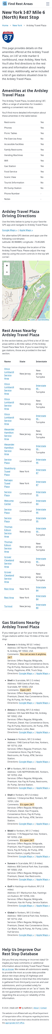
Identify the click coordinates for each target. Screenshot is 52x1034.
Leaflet (32, 319)
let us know (8, 969)
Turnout (8, 606)
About (36, 1008)
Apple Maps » (26, 230)
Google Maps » (9, 230)
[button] (26, 288)
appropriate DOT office (14, 1023)
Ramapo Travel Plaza (8, 483)
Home (5, 25)
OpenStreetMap (43, 319)
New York (17, 25)
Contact (43, 1008)
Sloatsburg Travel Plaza (9, 471)
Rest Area (9, 588)
